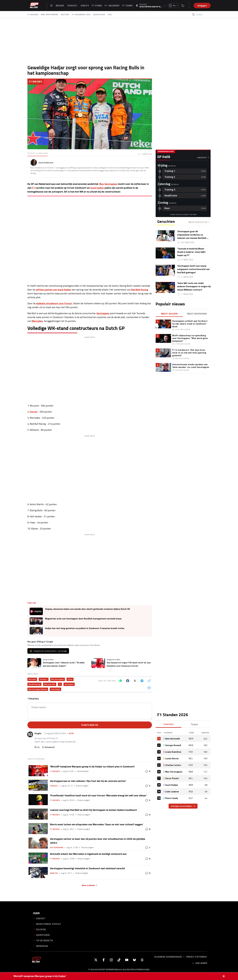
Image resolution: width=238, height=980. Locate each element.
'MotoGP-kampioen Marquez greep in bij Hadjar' (39, 976)
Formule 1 (43, 679)
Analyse (54, 873)
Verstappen (102, 313)
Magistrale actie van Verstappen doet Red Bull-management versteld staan (83, 618)
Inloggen (202, 5)
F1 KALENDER (112, 5)
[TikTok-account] (119, 960)
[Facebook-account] (103, 960)
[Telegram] (142, 680)
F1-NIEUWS (32, 14)
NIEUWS (60, 5)
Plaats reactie (89, 725)
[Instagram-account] (111, 960)
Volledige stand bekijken (181, 806)
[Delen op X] (135, 680)
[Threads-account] (142, 960)
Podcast (54, 785)
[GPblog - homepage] (34, 5)
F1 (33, 188)
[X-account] (96, 960)
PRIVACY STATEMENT (196, 956)
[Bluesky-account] (134, 960)
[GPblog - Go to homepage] (36, 959)
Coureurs (168, 724)
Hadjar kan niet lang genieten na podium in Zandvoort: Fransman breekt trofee (84, 628)
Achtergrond (56, 847)
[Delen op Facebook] (127, 680)
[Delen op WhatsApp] (120, 680)
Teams (194, 724)
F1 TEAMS (127, 5)
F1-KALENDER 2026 (81, 14)
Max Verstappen (108, 184)
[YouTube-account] (126, 960)
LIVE (110, 14)
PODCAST (72, 5)
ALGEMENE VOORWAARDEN (168, 956)
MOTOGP (65, 14)
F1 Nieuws (35, 81)
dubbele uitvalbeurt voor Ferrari (54, 303)
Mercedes (37, 321)
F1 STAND (97, 5)
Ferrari (33, 412)
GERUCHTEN (99, 14)
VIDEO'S (85, 5)
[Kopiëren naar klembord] (149, 680)
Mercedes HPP (49, 684)
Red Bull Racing (139, 289)
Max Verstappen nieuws (38, 689)
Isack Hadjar (97, 188)
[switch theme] (183, 5)
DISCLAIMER (201, 963)
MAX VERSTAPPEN (49, 14)
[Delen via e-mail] (149, 688)
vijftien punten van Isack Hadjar (53, 289)
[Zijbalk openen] (51, 5)
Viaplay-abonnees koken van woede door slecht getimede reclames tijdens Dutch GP (87, 609)
